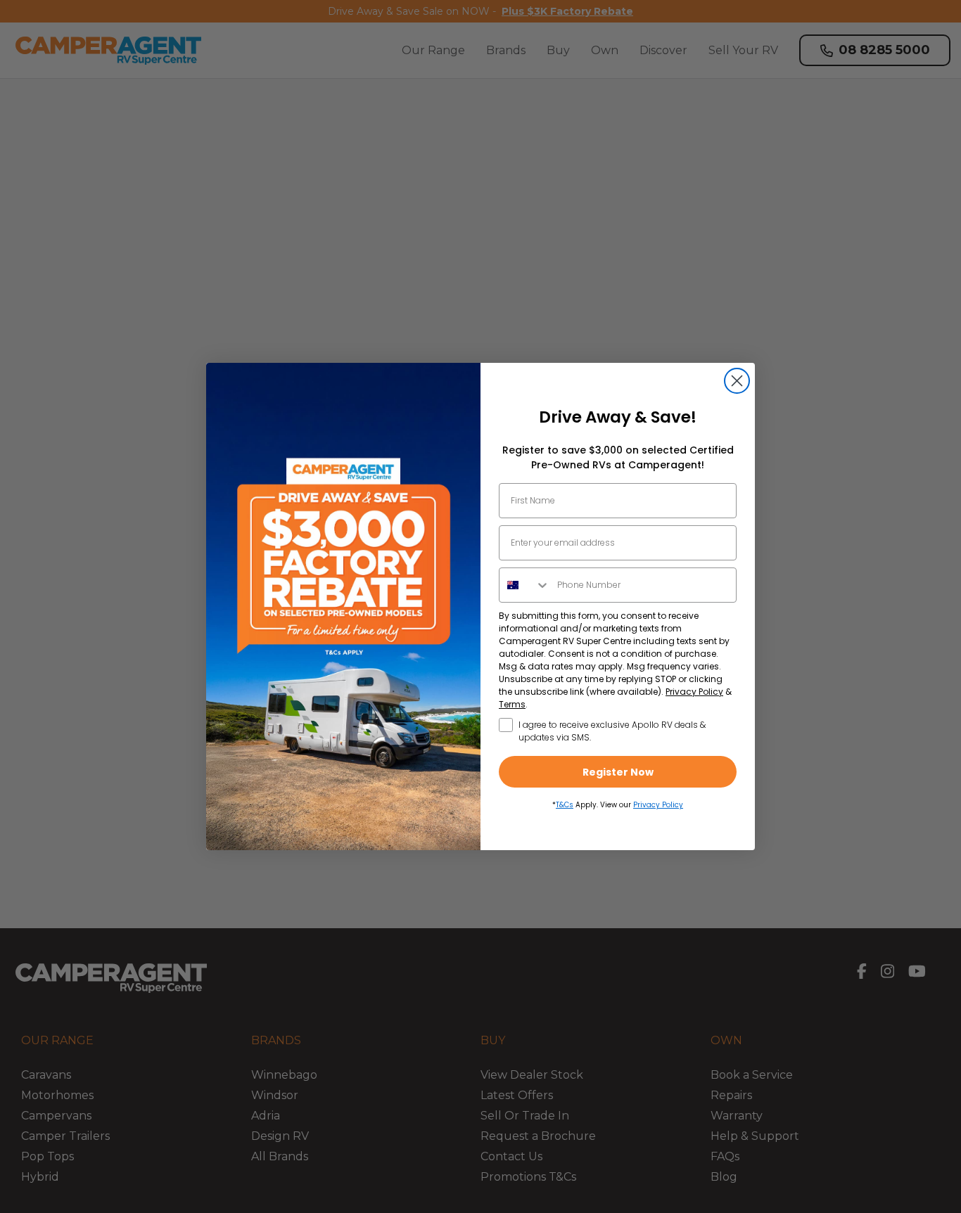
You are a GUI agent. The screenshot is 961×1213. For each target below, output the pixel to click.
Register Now (618, 772)
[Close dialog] (737, 380)
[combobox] (524, 585)
